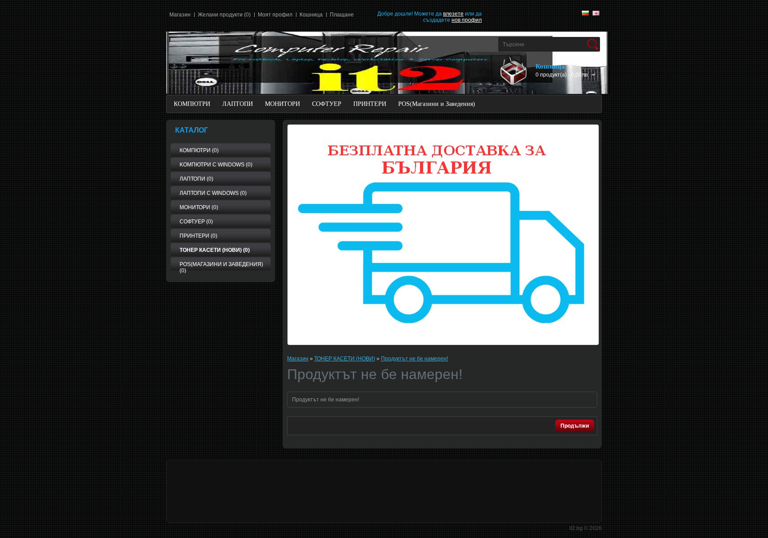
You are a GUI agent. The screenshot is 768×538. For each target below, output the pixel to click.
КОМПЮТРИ (192, 104)
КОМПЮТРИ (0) (199, 150)
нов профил (467, 20)
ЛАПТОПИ (237, 104)
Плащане (342, 14)
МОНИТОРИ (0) (199, 207)
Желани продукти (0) (224, 14)
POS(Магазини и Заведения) (436, 104)
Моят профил (275, 14)
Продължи (574, 426)
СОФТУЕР (326, 104)
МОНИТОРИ (282, 104)
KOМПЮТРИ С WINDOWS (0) (216, 165)
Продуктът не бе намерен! (414, 359)
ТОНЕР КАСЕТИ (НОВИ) (344, 359)
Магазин (180, 14)
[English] (596, 13)
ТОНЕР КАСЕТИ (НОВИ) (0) (215, 250)
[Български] (585, 13)
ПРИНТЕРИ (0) (198, 236)
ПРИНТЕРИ (369, 104)
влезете (453, 14)
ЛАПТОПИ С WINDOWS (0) (213, 193)
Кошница (311, 14)
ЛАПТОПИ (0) (196, 179)
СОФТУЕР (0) (196, 221)
